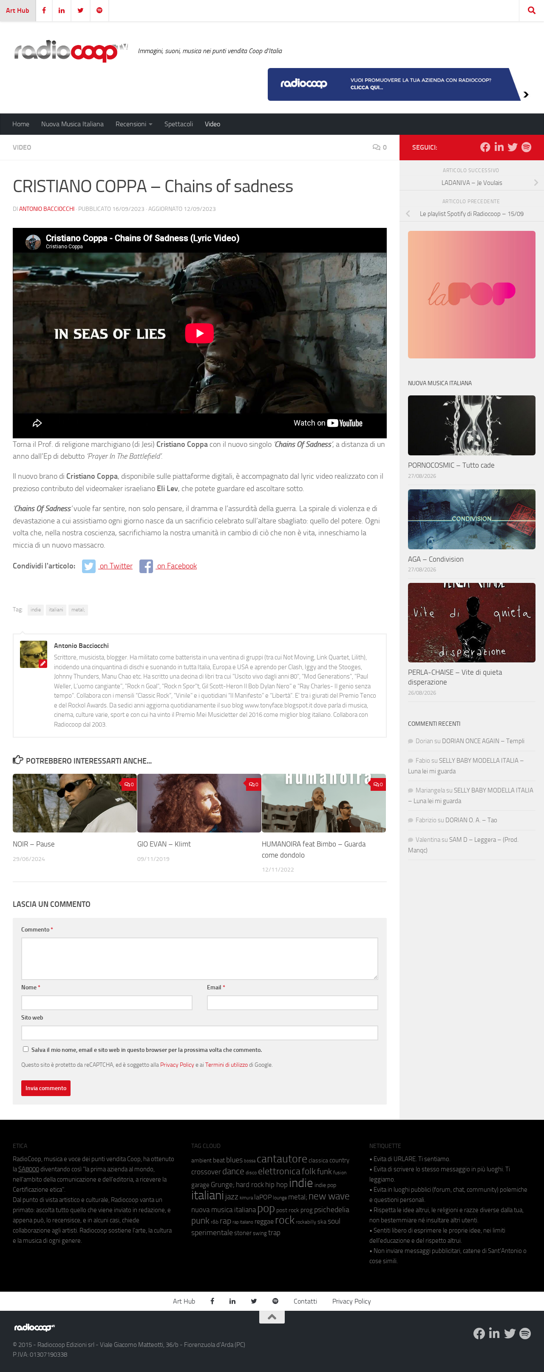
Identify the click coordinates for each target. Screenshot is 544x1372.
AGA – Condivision (436, 559)
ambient (201, 1160)
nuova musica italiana (223, 1209)
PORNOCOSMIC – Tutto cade (451, 465)
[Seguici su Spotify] (526, 147)
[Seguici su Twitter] (512, 147)
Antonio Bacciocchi (46, 209)
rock (285, 1220)
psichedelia (331, 1209)
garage (200, 1185)
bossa (249, 1161)
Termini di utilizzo (226, 1064)
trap (274, 1232)
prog (306, 1210)
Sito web (32, 1017)
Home (20, 124)
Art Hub (17, 10)
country (339, 1160)
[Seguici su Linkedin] (499, 147)
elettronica (279, 1171)
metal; (78, 610)
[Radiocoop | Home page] (71, 51)
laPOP (263, 1197)
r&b (214, 1222)
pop (266, 1208)
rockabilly (306, 1222)
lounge (280, 1198)
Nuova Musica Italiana (72, 124)
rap (225, 1221)
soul (334, 1221)
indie (36, 610)
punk (200, 1221)
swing (260, 1233)
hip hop (276, 1184)
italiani (56, 610)
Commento (37, 929)
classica (318, 1160)
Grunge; (223, 1185)
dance (233, 1171)
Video (212, 124)
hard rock (250, 1185)
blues (234, 1160)
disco (251, 1173)
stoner (243, 1233)
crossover (206, 1171)
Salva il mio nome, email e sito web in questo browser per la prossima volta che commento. (146, 1050)
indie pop (325, 1185)
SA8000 (28, 1169)
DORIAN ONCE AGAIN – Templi (483, 741)
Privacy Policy (177, 1064)
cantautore (282, 1158)
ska (321, 1221)
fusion (339, 1172)
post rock (287, 1210)
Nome (30, 987)
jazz (231, 1197)
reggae (264, 1221)
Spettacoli (178, 124)
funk (324, 1171)
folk (309, 1171)
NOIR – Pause (34, 844)
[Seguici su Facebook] (485, 147)
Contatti (305, 1301)
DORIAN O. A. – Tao (471, 820)
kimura (246, 1198)
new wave (329, 1196)
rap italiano (242, 1222)
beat (219, 1160)
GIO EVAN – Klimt (164, 844)
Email (216, 987)
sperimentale (212, 1232)
